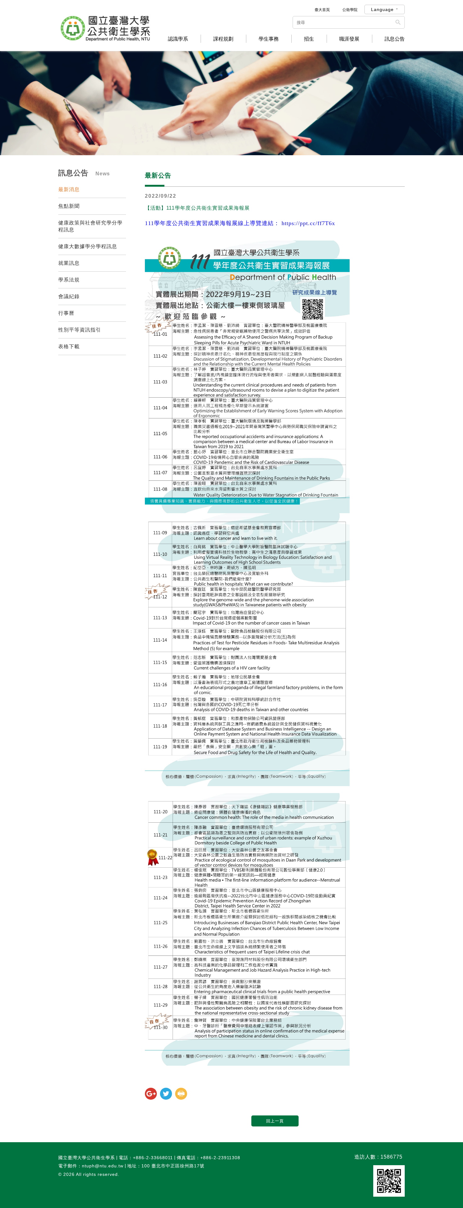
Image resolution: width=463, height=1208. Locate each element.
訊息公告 (395, 39)
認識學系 (178, 39)
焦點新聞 (69, 206)
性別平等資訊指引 (79, 329)
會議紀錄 (69, 296)
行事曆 (66, 313)
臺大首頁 (322, 10)
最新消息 (69, 189)
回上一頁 (275, 1121)
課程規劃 (223, 39)
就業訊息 (69, 263)
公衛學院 (349, 10)
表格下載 (69, 346)
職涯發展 (349, 39)
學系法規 (69, 279)
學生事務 (269, 39)
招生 (309, 39)
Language (382, 9)
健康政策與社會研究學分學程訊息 (90, 226)
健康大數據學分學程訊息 (87, 246)
